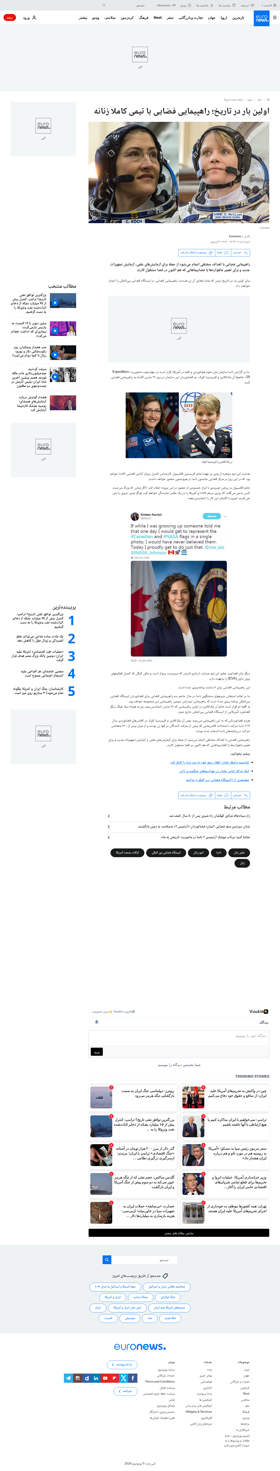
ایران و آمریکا (113, 1297)
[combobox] (126, 5)
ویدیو (95, 17)
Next (158, 17)
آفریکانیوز (206, 1418)
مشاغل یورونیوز (166, 1406)
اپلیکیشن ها (205, 1400)
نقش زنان (239, 852)
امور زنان (198, 852)
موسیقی (130, 1318)
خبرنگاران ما (242, 1430)
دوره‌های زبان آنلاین (201, 1424)
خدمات (208, 1362)
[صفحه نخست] (268, 100)
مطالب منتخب (62, 286)
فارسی (268, 5)
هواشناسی (206, 1381)
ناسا (218, 852)
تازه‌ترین (238, 17)
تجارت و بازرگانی (191, 17)
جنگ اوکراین (168, 1297)
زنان (242, 863)
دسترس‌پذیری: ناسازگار (162, 1412)
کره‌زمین (127, 17)
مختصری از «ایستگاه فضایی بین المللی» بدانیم (217, 780)
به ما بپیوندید (204, 1394)
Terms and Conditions (160, 1381)
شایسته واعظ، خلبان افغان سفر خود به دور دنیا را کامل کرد (209, 763)
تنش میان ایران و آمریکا (127, 1308)
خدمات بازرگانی (166, 1376)
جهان (211, 17)
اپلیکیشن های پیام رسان (199, 1406)
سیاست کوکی (167, 1388)
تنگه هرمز (170, 1318)
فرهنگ (144, 17)
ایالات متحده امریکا (233, 100)
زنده (9, 17)
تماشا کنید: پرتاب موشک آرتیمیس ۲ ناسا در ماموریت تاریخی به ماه (205, 837)
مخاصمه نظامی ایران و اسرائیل (167, 1287)
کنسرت (108, 1318)
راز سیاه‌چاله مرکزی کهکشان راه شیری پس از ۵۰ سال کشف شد (209, 816)
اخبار (259, 100)
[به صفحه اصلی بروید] (262, 18)
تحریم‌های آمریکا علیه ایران (169, 1308)
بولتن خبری (206, 1376)
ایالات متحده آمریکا (127, 852)
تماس (172, 1400)
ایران (98, 1308)
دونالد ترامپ (140, 1297)
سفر (170, 17)
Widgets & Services (199, 1412)
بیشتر (171, 1362)
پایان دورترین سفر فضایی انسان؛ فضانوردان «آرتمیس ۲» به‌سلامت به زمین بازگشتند (194, 827)
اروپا (224, 17)
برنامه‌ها (245, 1424)
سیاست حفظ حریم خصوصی (159, 1394)
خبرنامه (127, 1391)
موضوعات (243, 1362)
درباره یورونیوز (166, 1369)
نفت (149, 1318)
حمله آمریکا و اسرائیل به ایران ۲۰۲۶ (115, 1287)
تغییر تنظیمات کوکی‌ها (162, 1418)
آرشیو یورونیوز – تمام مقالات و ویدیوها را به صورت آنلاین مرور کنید (236, 1441)
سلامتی (110, 17)
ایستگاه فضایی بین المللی (166, 852)
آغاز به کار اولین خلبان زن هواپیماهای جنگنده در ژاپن (214, 771)
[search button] (104, 5)
